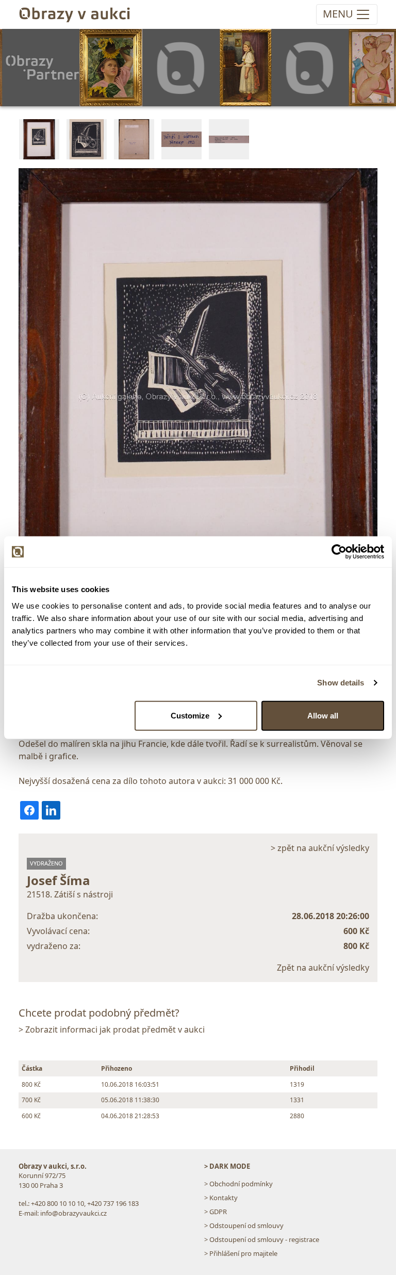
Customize (190, 715)
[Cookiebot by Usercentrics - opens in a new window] (339, 552)
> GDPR (215, 1211)
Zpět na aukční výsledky (323, 967)
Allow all (322, 715)
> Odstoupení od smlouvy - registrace (261, 1239)
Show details (340, 682)
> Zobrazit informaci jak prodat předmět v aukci (112, 1029)
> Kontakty (221, 1197)
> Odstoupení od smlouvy (244, 1225)
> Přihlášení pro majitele (240, 1253)
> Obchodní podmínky (238, 1183)
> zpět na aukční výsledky (320, 848)
